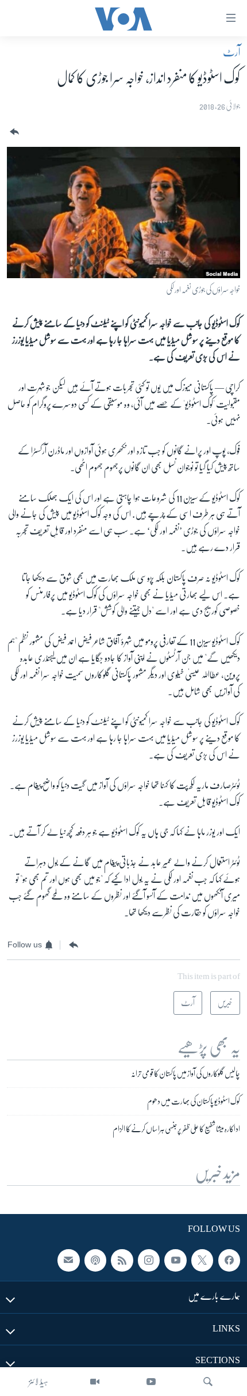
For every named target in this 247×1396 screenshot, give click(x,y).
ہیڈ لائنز (38, 1382)
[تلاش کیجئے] (208, 1381)
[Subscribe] (68, 1261)
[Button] (13, 132)
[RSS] (122, 1261)
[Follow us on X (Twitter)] (202, 1261)
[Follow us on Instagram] (149, 1261)
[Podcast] (95, 1261)
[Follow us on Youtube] (175, 1261)
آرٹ (231, 52)
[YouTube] (151, 1381)
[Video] (95, 1381)
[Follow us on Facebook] (229, 1261)
